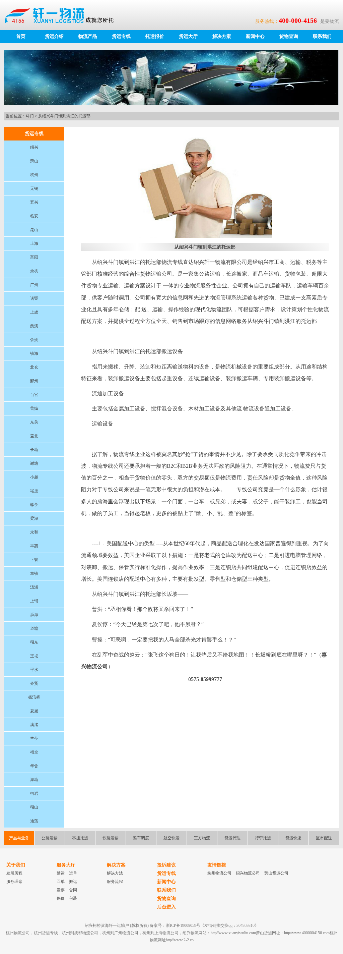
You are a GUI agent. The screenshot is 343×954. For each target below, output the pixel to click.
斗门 (30, 116)
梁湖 (34, 518)
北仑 (34, 367)
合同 (73, 890)
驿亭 (34, 504)
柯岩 (34, 793)
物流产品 (87, 36)
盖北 (34, 436)
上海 (34, 243)
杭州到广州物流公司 (120, 933)
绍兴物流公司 (248, 873)
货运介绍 (54, 36)
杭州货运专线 (46, 933)
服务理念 (14, 881)
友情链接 (216, 864)
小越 (34, 477)
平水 (34, 669)
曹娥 (34, 408)
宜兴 (34, 202)
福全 (34, 752)
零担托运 (80, 838)
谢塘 (34, 463)
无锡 (34, 188)
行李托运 (263, 838)
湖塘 (34, 779)
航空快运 (171, 838)
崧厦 (34, 491)
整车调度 (141, 838)
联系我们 (322, 36)
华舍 (34, 766)
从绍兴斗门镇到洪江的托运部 (64, 116)
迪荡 (34, 821)
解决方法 (115, 873)
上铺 (34, 601)
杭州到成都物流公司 (80, 933)
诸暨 (34, 298)
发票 (61, 890)
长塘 (34, 449)
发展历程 (14, 873)
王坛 (34, 656)
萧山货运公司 (276, 873)
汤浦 (34, 587)
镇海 (34, 353)
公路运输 (50, 838)
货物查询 (288, 36)
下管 (34, 559)
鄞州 (34, 381)
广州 (34, 284)
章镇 (34, 573)
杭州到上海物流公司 (160, 933)
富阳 (34, 257)
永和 (34, 532)
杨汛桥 (34, 697)
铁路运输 (110, 838)
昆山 (34, 229)
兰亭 (34, 738)
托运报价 (154, 36)
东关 (34, 422)
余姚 (34, 339)
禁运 (61, 873)
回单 (61, 881)
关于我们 (15, 864)
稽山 (34, 807)
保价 (61, 898)
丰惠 (34, 546)
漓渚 (34, 724)
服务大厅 (66, 864)
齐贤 (34, 683)
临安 (34, 216)
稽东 (34, 642)
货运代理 (232, 838)
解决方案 (221, 36)
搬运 (73, 881)
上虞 (34, 312)
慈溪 (34, 326)
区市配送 (324, 838)
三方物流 (202, 838)
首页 (20, 36)
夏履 (34, 711)
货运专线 (121, 36)
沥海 (34, 614)
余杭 (34, 271)
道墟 (34, 628)
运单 (73, 873)
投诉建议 (166, 864)
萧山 (34, 161)
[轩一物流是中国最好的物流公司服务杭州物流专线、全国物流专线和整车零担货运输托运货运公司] (62, 14)
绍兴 (34, 147)
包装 (73, 898)
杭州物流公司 (219, 873)
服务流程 (115, 881)
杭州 (34, 174)
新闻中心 (255, 36)
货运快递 (293, 838)
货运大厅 (188, 36)
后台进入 (166, 906)
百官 (34, 394)
